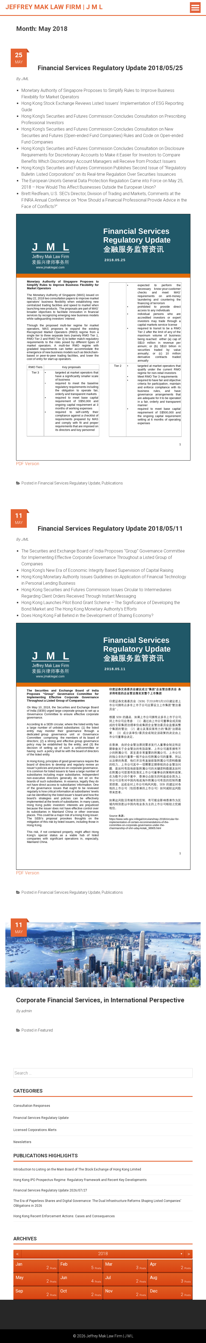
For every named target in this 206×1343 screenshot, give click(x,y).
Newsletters (22, 1142)
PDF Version (27, 463)
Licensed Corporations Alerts (35, 1130)
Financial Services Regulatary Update (69, 483)
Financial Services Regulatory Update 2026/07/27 (50, 1190)
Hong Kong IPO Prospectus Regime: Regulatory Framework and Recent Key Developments (80, 1180)
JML (24, 79)
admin (26, 1011)
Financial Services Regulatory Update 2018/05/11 (110, 528)
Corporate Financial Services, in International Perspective (100, 1000)
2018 (103, 1253)
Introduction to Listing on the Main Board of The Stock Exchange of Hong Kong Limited (77, 1169)
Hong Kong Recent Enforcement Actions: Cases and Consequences (64, 1216)
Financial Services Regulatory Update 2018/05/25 (110, 68)
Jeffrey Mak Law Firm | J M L (54, 7)
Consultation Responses (31, 1106)
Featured (45, 1030)
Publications (112, 483)
